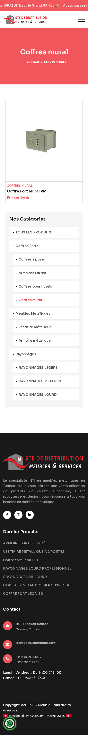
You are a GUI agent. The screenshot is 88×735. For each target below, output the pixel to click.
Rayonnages (26, 354)
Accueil (32, 62)
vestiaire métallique (35, 327)
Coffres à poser (32, 259)
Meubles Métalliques (33, 313)
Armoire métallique (35, 340)
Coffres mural (30, 300)
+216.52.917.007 (28, 657)
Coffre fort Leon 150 (20, 560)
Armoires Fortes (32, 273)
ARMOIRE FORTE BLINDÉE (25, 543)
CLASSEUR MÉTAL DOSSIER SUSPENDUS (38, 585)
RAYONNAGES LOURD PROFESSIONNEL (37, 568)
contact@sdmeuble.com (36, 643)
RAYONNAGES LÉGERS (38, 367)
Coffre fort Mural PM (27, 191)
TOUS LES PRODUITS (33, 232)
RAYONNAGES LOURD (38, 395)
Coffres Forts (27, 246)
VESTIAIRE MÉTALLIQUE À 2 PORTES (33, 552)
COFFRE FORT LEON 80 (23, 594)
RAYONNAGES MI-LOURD (40, 381)
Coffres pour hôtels (35, 286)
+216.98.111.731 (27, 662)
